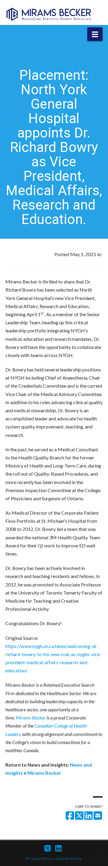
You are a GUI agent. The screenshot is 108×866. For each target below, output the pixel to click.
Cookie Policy (69, 858)
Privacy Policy (39, 858)
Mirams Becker (31, 717)
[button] (95, 34)
